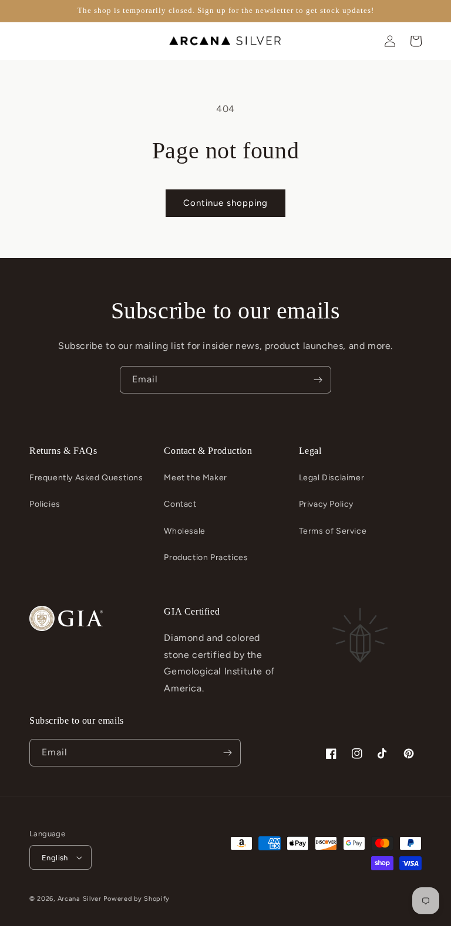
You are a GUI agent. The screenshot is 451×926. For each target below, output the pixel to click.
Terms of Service (333, 531)
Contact (180, 504)
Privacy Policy (326, 504)
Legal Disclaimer (332, 478)
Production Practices (206, 557)
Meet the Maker (195, 478)
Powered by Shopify (136, 899)
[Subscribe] (318, 380)
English (55, 857)
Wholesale (184, 531)
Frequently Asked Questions (86, 478)
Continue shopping (225, 203)
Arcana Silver (80, 899)
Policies (44, 504)
